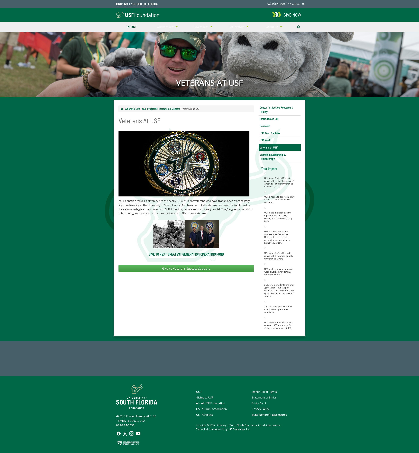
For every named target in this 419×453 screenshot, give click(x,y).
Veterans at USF (269, 147)
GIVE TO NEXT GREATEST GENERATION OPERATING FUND (186, 254)
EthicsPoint (259, 403)
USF (198, 392)
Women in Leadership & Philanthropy (273, 156)
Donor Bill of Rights (264, 392)
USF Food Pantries (270, 133)
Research (265, 126)
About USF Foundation (210, 403)
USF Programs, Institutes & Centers (161, 108)
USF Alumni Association (211, 409)
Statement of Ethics (264, 397)
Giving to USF (204, 397)
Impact (132, 27)
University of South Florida (137, 4)
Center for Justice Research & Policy (276, 109)
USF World (265, 140)
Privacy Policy (260, 409)
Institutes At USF (269, 118)
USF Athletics (204, 414)
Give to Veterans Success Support (186, 268)
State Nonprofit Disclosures (269, 414)
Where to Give (132, 108)
